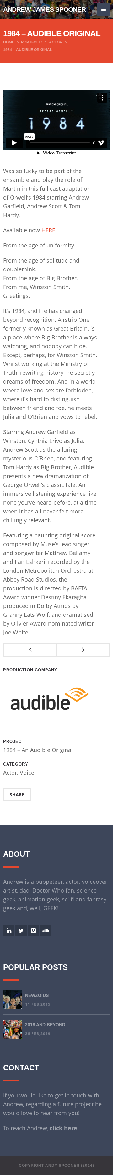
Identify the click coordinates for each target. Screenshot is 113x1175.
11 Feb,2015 (38, 1004)
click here (63, 1128)
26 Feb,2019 (38, 1033)
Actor (55, 42)
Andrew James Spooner (44, 9)
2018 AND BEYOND (45, 1024)
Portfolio (31, 42)
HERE (48, 230)
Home (8, 42)
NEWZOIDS (37, 995)
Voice (27, 772)
